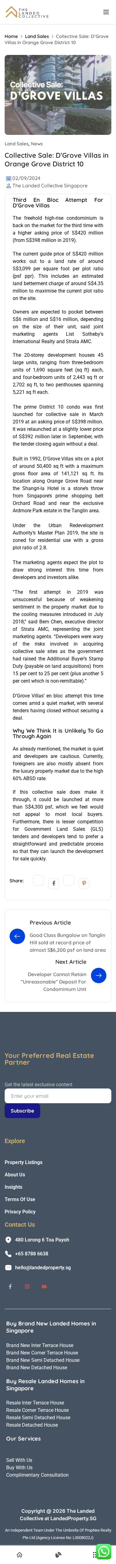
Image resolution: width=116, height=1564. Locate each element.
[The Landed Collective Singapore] (28, 11)
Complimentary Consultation (37, 1475)
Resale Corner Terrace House (37, 1410)
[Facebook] (53, 883)
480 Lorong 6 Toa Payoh (42, 1240)
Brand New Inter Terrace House (39, 1345)
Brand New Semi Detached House (42, 1360)
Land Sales (37, 36)
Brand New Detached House (36, 1368)
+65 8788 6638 (31, 1254)
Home (11, 36)
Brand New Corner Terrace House (42, 1353)
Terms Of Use (20, 1199)
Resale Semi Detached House (38, 1417)
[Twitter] (38, 880)
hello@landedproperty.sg (43, 1268)
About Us (15, 1175)
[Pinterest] (84, 883)
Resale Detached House (32, 1425)
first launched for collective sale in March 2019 (58, 414)
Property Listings (23, 1162)
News (37, 144)
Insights (13, 1187)
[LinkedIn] (68, 880)
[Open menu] (106, 12)
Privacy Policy (20, 1212)
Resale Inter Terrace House (35, 1403)
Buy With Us (19, 1467)
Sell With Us (19, 1460)
